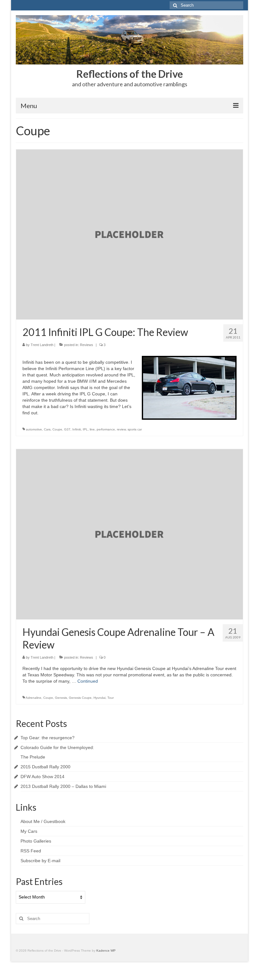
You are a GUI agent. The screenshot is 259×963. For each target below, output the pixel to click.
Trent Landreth (42, 345)
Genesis (61, 697)
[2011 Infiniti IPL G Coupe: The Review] (129, 234)
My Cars (29, 831)
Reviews (86, 345)
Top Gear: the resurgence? (48, 737)
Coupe (57, 429)
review (121, 429)
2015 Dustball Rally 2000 (45, 766)
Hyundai (99, 697)
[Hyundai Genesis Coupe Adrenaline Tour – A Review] (129, 533)
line (92, 429)
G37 (67, 429)
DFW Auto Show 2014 (42, 776)
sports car (135, 429)
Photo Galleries (36, 841)
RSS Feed (31, 850)
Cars (47, 429)
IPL (85, 429)
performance (106, 429)
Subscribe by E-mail (40, 860)
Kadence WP (106, 950)
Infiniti (76, 429)
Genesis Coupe (80, 697)
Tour (110, 697)
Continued (87, 681)
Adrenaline (33, 697)
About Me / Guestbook (43, 821)
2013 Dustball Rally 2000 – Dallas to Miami (63, 786)
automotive (34, 429)
